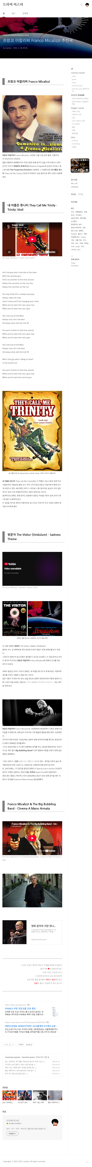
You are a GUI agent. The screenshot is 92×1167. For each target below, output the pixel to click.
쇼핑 (84, 227)
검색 (81, 5)
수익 (72, 212)
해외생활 (83, 218)
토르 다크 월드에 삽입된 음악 (15, 1073)
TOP (87, 1162)
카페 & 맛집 (76, 111)
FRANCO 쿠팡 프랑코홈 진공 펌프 (20, 1008)
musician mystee (12, 1057)
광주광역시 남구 (76, 224)
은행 (85, 212)
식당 (72, 243)
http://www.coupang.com (15, 1005)
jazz (79, 249)
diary (73, 137)
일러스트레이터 (76, 227)
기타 (72, 240)
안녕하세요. (75, 187)
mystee (74, 234)
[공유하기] (9, 1045)
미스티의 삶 (76, 144)
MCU (72, 215)
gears (74, 79)
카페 (81, 243)
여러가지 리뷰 (76, 114)
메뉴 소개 (74, 183)
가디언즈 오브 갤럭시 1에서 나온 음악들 (19, 1064)
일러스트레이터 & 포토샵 (80, 98)
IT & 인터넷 (76, 124)
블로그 (80, 234)
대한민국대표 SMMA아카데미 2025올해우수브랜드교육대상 (31, 1025)
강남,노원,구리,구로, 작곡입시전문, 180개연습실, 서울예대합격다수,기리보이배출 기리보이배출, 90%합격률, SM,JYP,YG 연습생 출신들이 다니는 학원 (31, 1030)
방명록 (25, 13)
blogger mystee (77, 108)
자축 (85, 234)
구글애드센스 (75, 237)
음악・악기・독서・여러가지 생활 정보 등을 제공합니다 (26, 1128)
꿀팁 (73, 127)
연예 (73, 130)
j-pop (78, 246)
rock (72, 246)
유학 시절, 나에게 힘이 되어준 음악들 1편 (19, 1067)
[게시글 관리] (12, 1045)
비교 (82, 246)
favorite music (28, 1057)
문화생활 (75, 133)
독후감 (74, 147)
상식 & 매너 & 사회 (78, 121)
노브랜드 (74, 221)
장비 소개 (74, 231)
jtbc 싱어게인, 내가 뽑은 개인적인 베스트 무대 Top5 (24, 1061)
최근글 (73, 194)
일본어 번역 (75, 218)
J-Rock (73, 249)
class (74, 76)
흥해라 (81, 231)
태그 (13, 13)
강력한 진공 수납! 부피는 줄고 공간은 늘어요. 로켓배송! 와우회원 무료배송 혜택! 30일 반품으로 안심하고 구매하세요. (24, 1013)
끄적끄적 (75, 141)
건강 (73, 118)
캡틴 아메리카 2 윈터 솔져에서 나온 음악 (19, 1070)
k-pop (83, 237)
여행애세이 (79, 212)
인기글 (80, 194)
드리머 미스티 (13, 4)
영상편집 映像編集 (77, 95)
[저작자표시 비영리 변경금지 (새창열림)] (29, 1045)
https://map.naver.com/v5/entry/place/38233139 (25, 1022)
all (72, 68)
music (74, 82)
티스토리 (78, 215)
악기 (84, 240)
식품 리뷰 (78, 240)
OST (76, 243)
